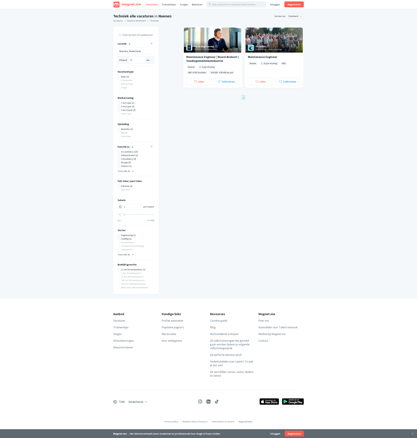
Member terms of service (195, 421)
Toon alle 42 (124, 254)
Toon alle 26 (124, 171)
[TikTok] (217, 401)
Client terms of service (223, 421)
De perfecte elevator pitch (226, 355)
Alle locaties (169, 334)
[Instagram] (200, 401)
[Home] (127, 4)
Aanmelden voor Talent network (278, 327)
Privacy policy (171, 421)
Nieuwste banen (123, 347)
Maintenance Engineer (262, 57)
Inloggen (275, 4)
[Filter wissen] (151, 44)
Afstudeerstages (123, 340)
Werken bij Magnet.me (272, 334)
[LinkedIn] (208, 401)
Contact (263, 340)
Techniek (154, 20)
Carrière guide (218, 320)
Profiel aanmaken (172, 320)
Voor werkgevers (172, 340)
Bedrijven (197, 4)
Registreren (294, 4)
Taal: (122, 401)
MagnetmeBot (245, 421)
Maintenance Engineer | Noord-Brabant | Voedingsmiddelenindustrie (212, 59)
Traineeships (169, 4)
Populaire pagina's (173, 327)
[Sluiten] (412, 433)
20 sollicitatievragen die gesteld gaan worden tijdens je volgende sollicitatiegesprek (230, 344)
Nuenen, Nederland (136, 20)
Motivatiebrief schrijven (224, 334)
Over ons (263, 320)
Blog (213, 327)
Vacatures (152, 4)
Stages (184, 4)
